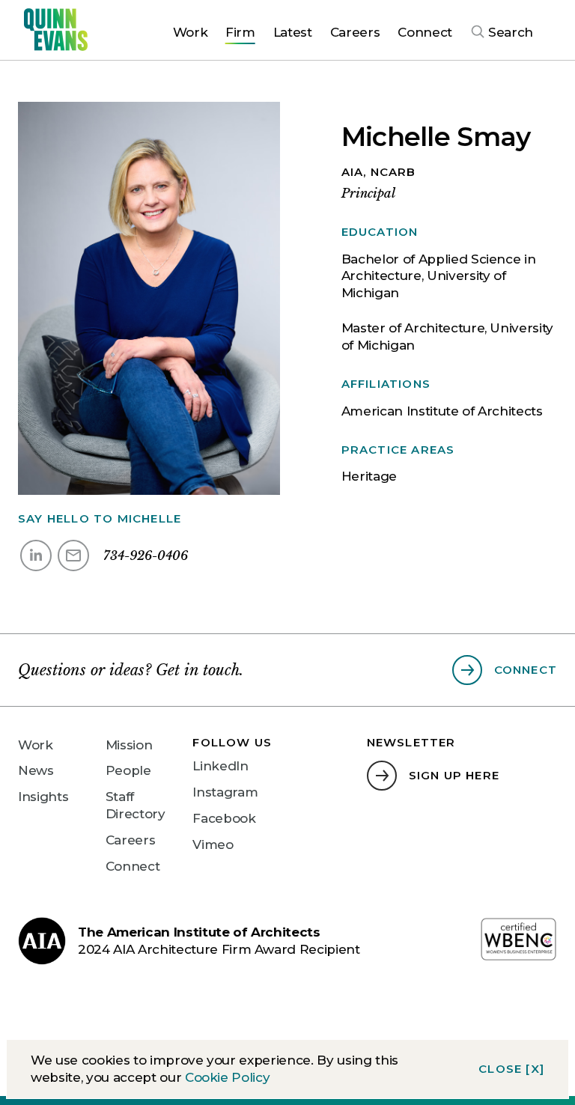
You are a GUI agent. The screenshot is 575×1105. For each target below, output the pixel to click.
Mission (129, 744)
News (36, 770)
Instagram (225, 792)
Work (35, 744)
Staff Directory (135, 805)
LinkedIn (220, 765)
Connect (133, 866)
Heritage (369, 476)
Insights (43, 796)
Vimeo (212, 844)
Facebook (223, 818)
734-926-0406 (145, 555)
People (128, 770)
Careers (131, 839)
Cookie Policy (227, 1077)
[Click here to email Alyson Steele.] (73, 555)
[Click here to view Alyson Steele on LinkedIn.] (36, 555)
